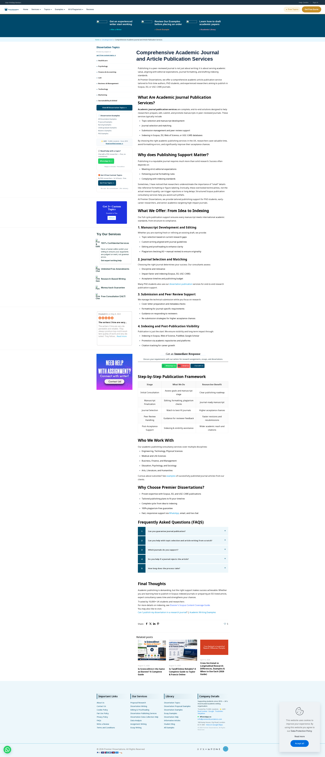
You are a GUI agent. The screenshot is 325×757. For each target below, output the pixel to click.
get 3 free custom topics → (106, 55)
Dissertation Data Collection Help (144, 717)
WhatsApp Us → (106, 161)
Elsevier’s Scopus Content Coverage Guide (190, 605)
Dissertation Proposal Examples (177, 706)
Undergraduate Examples (107, 128)
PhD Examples (103, 133)
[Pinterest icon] (211, 749)
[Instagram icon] (214, 749)
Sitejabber (201, 713)
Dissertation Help (171, 717)
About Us (100, 702)
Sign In (315, 2)
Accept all (299, 743)
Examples (59, 9)
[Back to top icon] (225, 749)
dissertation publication (180, 284)
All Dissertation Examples (107, 119)
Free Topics (292, 9)
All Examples (169, 727)
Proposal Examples (105, 122)
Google (211, 711)
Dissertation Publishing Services (143, 713)
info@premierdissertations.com (210, 719)
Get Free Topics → (107, 183)
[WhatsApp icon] (198, 749)
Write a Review (103, 724)
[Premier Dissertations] (11, 9)
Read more (300, 736)
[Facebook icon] (201, 749)
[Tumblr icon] (219, 749)
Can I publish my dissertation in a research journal (162, 612)
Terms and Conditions (106, 727)
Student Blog (169, 724)
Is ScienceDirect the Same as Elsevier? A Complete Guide (151, 671)
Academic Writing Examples (203, 612)
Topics (47, 9)
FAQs (99, 720)
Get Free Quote (311, 9)
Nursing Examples (104, 125)
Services (35, 9)
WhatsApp (174, 513)
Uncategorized (107, 40)
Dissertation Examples (173, 710)
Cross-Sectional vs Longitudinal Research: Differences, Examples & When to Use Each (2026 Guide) (212, 669)
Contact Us (101, 706)
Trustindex (219, 711)
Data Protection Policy (301, 731)
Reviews (90, 9)
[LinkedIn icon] (209, 749)
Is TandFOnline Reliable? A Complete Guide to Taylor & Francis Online (182, 671)
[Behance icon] (217, 749)
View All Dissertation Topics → (114, 108)
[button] (183, 531)
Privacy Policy (102, 717)
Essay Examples (170, 713)
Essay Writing (135, 727)
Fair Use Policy (103, 713)
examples (171, 475)
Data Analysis (136, 720)
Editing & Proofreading (139, 710)
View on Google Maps (214, 725)
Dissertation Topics (172, 702)
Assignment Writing (138, 724)
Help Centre (303, 2)
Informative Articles (172, 720)
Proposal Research (138, 702)
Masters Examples (105, 131)
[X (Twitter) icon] (203, 749)
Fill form (112, 218)
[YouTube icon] (206, 749)
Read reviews (202, 711)
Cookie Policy (102, 710)
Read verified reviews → (114, 143)
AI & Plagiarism (75, 9)
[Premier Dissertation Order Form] (109, 752)
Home (25, 9)
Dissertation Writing (138, 706)
